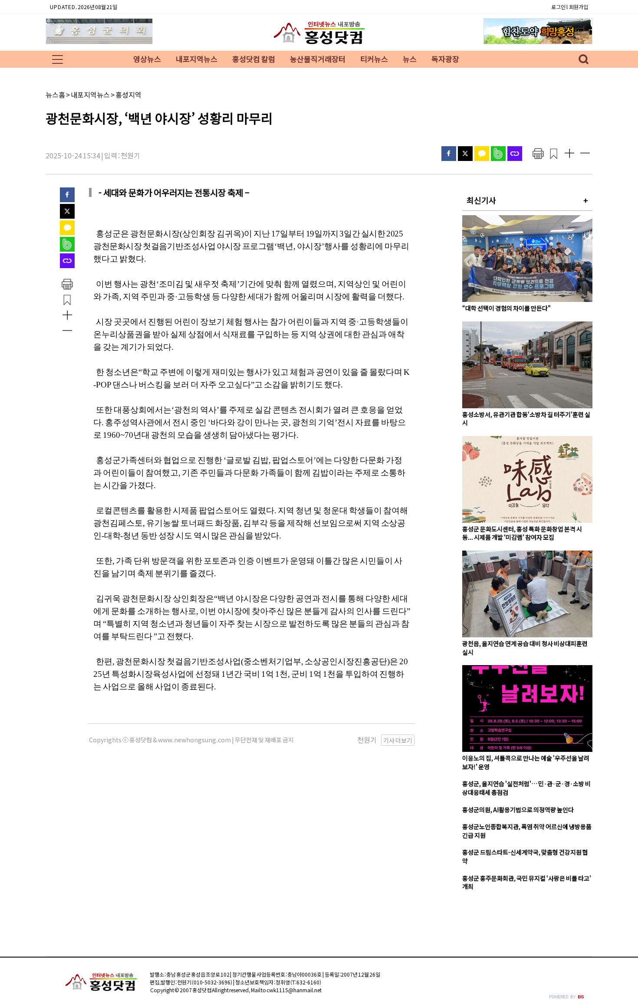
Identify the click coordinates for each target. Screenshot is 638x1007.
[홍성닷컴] (319, 44)
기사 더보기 (397, 740)
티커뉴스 (374, 58)
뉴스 (410, 58)
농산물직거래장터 (317, 58)
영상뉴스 (147, 58)
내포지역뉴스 (196, 58)
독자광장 (445, 58)
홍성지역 (128, 94)
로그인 (558, 6)
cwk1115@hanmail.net (294, 990)
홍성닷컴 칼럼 (253, 58)
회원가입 (578, 6)
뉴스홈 (55, 94)
